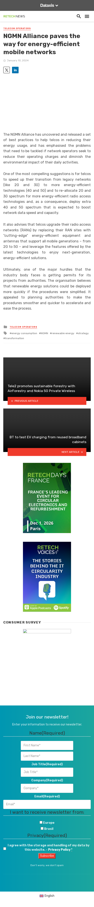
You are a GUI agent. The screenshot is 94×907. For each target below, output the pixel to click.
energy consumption (24, 333)
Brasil (48, 829)
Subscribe (47, 856)
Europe (48, 823)
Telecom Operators (17, 28)
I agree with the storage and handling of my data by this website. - (48, 848)
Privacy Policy (59, 850)
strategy (83, 333)
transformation (14, 338)
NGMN (44, 333)
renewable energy (63, 333)
